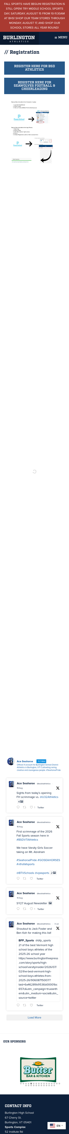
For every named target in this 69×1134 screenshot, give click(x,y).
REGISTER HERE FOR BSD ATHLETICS (34, 68)
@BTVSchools (25, 873)
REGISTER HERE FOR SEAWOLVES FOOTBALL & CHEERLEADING (34, 85)
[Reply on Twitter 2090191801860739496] (19, 807)
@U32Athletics (49, 797)
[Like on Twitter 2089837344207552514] (32, 878)
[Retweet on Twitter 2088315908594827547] (25, 909)
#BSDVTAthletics (27, 839)
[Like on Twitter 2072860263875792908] (32, 1005)
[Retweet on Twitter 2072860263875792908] (25, 1005)
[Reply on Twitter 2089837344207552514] (19, 878)
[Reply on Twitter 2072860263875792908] (19, 1005)
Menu (62, 37)
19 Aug (20, 788)
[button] (21, 1084)
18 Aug (20, 827)
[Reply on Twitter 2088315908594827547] (19, 909)
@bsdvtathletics (44, 784)
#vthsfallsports (25, 864)
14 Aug (20, 898)
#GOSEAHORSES (49, 860)
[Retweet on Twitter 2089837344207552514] (25, 878)
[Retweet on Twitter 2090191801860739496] (25, 807)
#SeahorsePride (27, 860)
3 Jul (57, 924)
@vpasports (42, 873)
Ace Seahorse (26, 783)
